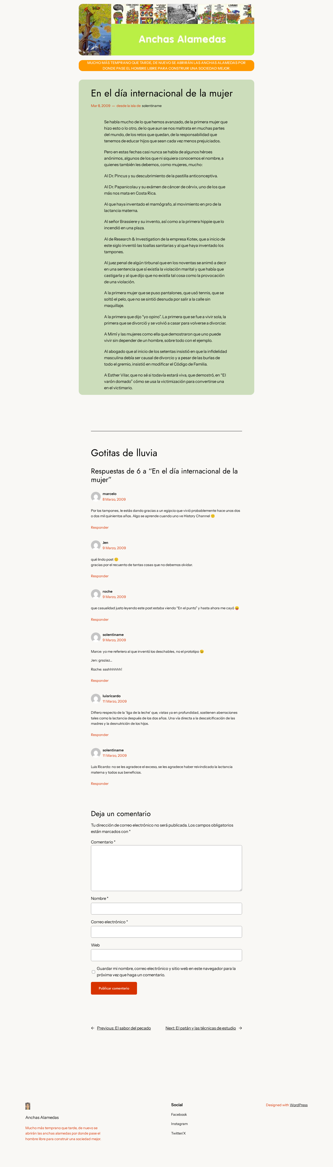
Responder (99, 527)
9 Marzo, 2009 (114, 548)
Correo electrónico (109, 921)
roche (107, 591)
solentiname (152, 106)
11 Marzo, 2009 (115, 701)
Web (95, 945)
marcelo (110, 494)
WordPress (299, 1105)
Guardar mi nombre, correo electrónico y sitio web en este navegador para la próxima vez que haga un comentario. (166, 971)
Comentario (103, 842)
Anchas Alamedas (42, 1117)
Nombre (99, 898)
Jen (105, 542)
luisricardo (112, 696)
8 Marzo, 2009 (114, 499)
